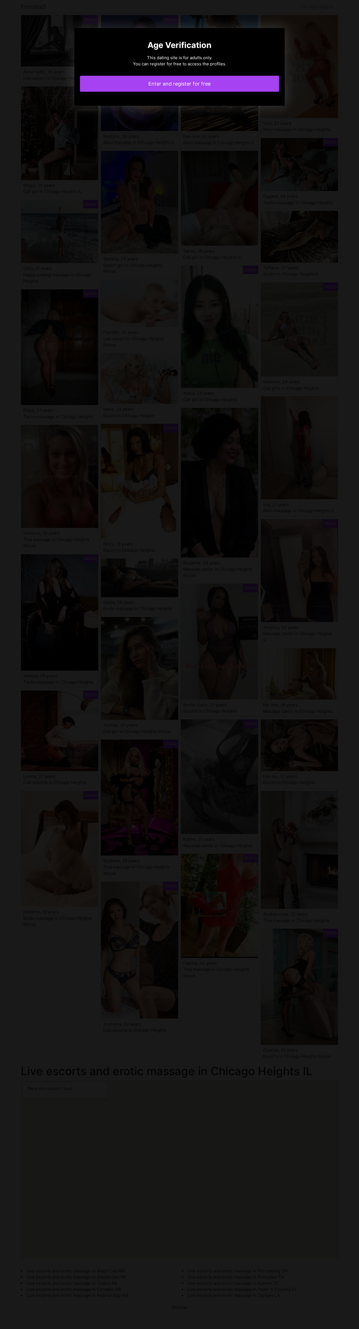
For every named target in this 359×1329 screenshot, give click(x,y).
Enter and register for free (179, 84)
